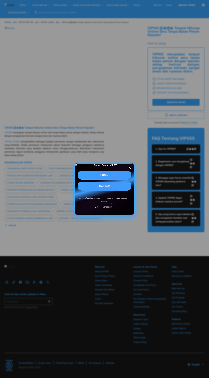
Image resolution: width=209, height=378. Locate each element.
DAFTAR (104, 186)
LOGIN (104, 175)
